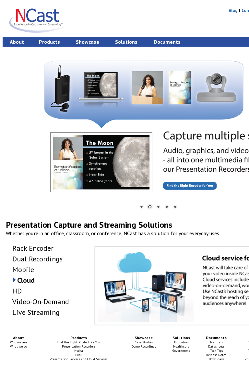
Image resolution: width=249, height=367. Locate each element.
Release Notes (216, 355)
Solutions (126, 42)
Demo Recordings (144, 346)
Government (181, 351)
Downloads (216, 359)
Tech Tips (216, 351)
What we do (18, 346)
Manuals (216, 342)
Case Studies (144, 342)
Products (49, 42)
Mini (78, 355)
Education (181, 342)
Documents (167, 42)
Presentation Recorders (78, 346)
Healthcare (181, 346)
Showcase (87, 42)
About (17, 42)
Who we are (18, 342)
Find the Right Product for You (78, 342)
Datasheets (216, 346)
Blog (233, 10)
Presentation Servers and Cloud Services (78, 359)
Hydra (78, 351)
